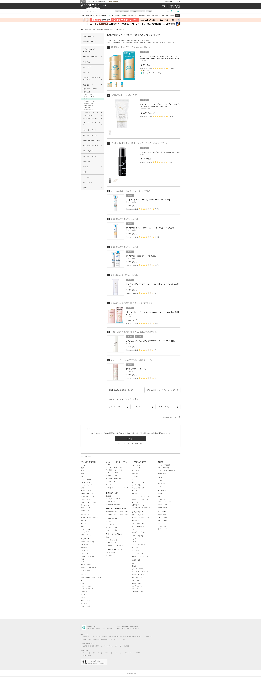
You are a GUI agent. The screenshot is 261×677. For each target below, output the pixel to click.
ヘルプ (167, 11)
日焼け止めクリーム (89, 96)
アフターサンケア (111, 501)
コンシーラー (84, 526)
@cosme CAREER (87, 655)
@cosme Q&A (114, 653)
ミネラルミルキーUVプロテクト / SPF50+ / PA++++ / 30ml (160, 152)
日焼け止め (109, 496)
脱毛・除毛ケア (85, 603)
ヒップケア (84, 594)
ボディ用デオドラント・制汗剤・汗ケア (117, 511)
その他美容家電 (162, 473)
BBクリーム (84, 520)
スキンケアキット (162, 514)
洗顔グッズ (135, 473)
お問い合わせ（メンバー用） (118, 639)
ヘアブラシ (135, 539)
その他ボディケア (85, 606)
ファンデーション (85, 529)
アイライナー (84, 559)
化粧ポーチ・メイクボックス (140, 499)
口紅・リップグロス (86, 564)
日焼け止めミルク (88, 99)
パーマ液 (108, 484)
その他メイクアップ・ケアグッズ (141, 508)
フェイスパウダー (85, 532)
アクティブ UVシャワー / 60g (136, 369)
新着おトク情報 (113, 1)
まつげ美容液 (84, 544)
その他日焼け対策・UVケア (114, 504)
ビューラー (135, 476)
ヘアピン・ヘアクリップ (138, 544)
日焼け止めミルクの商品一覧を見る (121, 390)
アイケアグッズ (136, 520)
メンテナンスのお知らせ (167, 15)
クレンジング (84, 465)
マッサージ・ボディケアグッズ (140, 517)
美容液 (82, 473)
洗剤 (133, 563)
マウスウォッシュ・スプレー (166, 502)
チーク (82, 562)
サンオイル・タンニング (113, 499)
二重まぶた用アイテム (138, 482)
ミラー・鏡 (135, 502)
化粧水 (82, 470)
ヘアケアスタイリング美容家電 (166, 470)
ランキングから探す (102, 15)
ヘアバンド (135, 547)
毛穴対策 (149, 11)
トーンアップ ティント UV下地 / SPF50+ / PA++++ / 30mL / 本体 (148, 200)
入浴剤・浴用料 (110, 552)
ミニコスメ (119, 11)
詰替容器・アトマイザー (138, 505)
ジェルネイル (110, 524)
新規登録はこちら (137, 443)
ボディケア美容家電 (163, 468)
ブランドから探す (115, 15)
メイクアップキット (163, 520)
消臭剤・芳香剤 (136, 583)
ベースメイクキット (163, 517)
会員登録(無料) (169, 1)
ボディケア (84, 580)
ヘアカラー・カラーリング (113, 478)
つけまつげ (84, 547)
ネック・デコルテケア (87, 589)
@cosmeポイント (124, 653)
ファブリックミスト (137, 586)
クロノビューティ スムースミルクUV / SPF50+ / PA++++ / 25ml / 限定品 (150, 341)
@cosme (85, 653)
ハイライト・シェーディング (88, 567)
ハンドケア (84, 583)
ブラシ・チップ (136, 479)
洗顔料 (82, 468)
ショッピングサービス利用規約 (98, 637)
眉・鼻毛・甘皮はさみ (138, 488)
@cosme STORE (135, 653)
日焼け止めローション (89, 101)
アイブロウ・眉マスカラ (87, 556)
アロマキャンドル (137, 577)
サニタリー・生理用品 (138, 569)
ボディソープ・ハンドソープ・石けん (91, 577)
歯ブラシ (160, 496)
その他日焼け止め (88, 109)
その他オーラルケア (163, 507)
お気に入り (153, 65)
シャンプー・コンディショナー (114, 467)
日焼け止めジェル (88, 103)
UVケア (126, 11)
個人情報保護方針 (94, 646)
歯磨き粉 (160, 493)
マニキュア (109, 521)
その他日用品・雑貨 (137, 591)
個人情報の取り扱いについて (117, 637)
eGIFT (142, 11)
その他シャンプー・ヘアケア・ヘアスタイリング (117, 488)
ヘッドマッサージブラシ (138, 553)
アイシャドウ (84, 550)
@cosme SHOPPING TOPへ (169, 417)
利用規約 (85, 637)
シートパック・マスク (87, 493)
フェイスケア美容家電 (164, 465)
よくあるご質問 (87, 639)
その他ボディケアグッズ (138, 532)
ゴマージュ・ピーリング (87, 505)
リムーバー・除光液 (111, 530)
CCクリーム (84, 523)
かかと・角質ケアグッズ (138, 523)
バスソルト (109, 555)
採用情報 (126, 646)
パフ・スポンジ (136, 465)
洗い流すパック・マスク (87, 496)
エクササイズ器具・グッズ (139, 526)
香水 (107, 537)
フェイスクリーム (85, 482)
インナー (160, 480)
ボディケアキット (162, 523)
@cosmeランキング (94, 653)
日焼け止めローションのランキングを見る (161, 390)
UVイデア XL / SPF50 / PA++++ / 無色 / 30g (141, 256)
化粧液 (82, 488)
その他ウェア (161, 486)
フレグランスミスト (111, 540)
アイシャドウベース (86, 553)
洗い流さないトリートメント (114, 470)
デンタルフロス (162, 499)
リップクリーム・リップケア (88, 502)
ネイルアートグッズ (111, 527)
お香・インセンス (137, 580)
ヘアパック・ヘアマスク (113, 473)
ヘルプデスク (147, 637)
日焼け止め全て (88, 94)
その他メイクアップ (86, 570)
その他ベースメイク (86, 535)
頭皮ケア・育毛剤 (111, 481)
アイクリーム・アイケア (87, 499)
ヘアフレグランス (111, 543)
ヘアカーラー (135, 550)
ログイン (177, 1)
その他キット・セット (164, 529)
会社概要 (85, 646)
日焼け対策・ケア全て (90, 89)
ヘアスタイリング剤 (111, 475)
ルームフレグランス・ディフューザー (142, 571)
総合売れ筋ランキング (89, 41)
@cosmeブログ (105, 653)
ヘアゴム (134, 542)
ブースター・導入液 (86, 490)
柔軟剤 (134, 566)
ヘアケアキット (162, 526)
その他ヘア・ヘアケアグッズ (140, 556)
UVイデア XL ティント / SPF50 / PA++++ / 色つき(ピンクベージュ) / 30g (150, 228)
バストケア (84, 591)
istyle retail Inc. (131, 673)
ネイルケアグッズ (85, 600)
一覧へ (177, 15)
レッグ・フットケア (86, 586)
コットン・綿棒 (136, 468)
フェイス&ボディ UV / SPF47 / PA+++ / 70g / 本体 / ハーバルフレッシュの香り (153, 284)
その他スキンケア (85, 510)
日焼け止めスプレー (89, 105)
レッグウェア (161, 483)
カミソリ (134, 490)
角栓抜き (134, 493)
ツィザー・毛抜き (137, 485)
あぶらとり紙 (135, 470)
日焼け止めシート (88, 107)
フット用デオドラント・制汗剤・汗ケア (117, 514)
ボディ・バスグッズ (137, 515)
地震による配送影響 (153, 15)
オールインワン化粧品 (87, 479)
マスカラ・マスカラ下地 (87, 542)
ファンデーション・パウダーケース (142, 496)
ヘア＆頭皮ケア (135, 11)
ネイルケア (84, 597)
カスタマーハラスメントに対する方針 (111, 646)
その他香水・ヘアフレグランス (114, 545)
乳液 (82, 476)
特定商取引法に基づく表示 (134, 637)
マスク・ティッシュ (137, 589)
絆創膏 (134, 529)
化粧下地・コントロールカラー (89, 517)
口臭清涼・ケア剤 (162, 505)
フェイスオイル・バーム (87, 485)
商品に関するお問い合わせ (100, 639)
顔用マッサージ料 (85, 508)
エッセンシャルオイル (138, 574)
